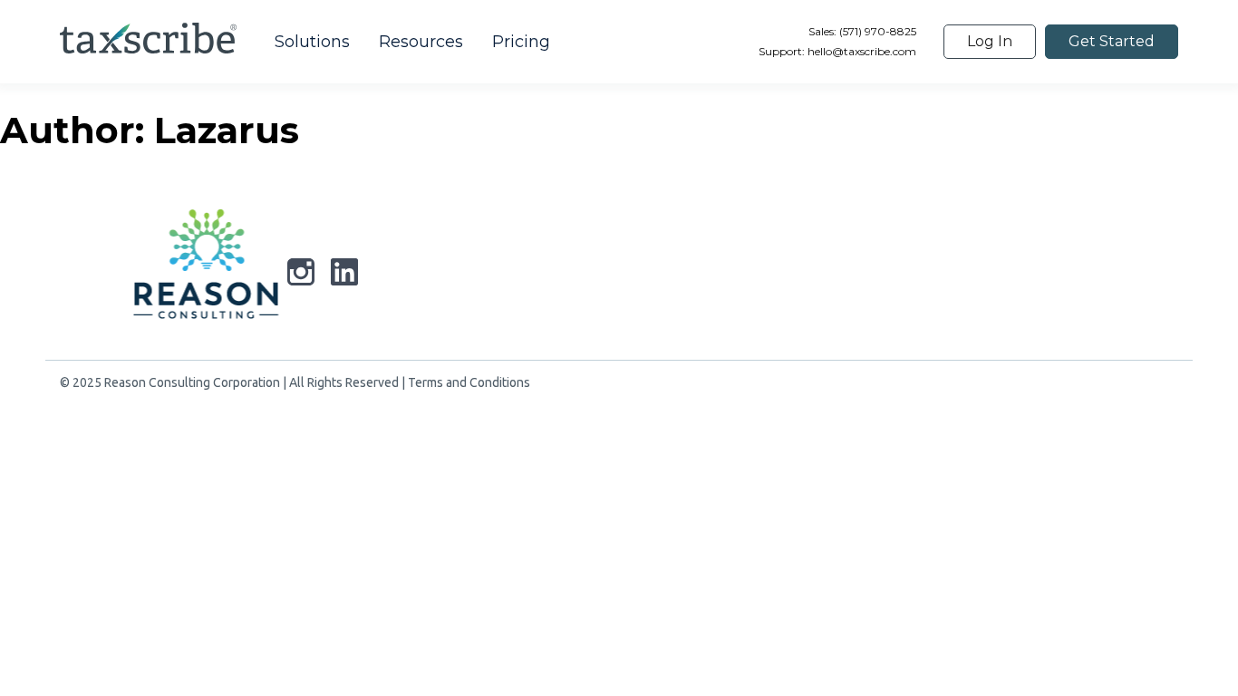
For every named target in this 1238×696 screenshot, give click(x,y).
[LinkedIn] (344, 275)
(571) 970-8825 (876, 31)
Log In (989, 41)
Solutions (312, 42)
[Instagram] (300, 275)
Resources (421, 42)
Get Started (1112, 41)
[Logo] (206, 269)
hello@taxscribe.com (862, 51)
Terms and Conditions (469, 382)
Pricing (521, 42)
